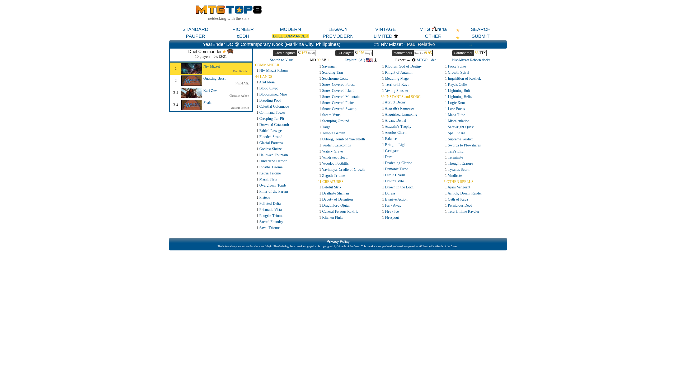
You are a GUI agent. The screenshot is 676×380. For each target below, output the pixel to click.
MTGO (422, 60)
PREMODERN (338, 36)
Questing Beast (214, 78)
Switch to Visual (282, 60)
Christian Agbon (239, 95)
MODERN (290, 29)
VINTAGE (385, 29)
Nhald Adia (242, 83)
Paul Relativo (421, 44)
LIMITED (383, 36)
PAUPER (195, 36)
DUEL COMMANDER (290, 36)
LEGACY (338, 29)
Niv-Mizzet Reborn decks (471, 60)
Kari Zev (210, 91)
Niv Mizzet (211, 66)
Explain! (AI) (355, 60)
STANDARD (195, 29)
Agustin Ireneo (240, 107)
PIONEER (243, 29)
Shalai (208, 103)
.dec (433, 60)
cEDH (243, 36)
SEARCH (481, 29)
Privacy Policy (338, 241)
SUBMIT (481, 36)
